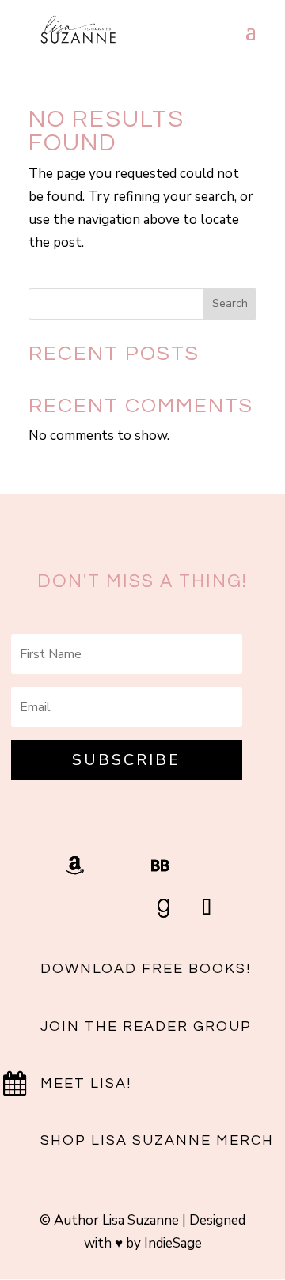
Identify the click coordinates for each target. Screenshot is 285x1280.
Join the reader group (146, 1026)
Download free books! (145, 968)
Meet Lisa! (85, 1083)
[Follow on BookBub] (160, 865)
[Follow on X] (78, 908)
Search (230, 303)
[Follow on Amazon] (75, 865)
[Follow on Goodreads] (164, 908)
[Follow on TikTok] (206, 908)
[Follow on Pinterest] (121, 908)
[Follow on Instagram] (118, 865)
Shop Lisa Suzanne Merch (157, 1140)
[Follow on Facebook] (203, 865)
